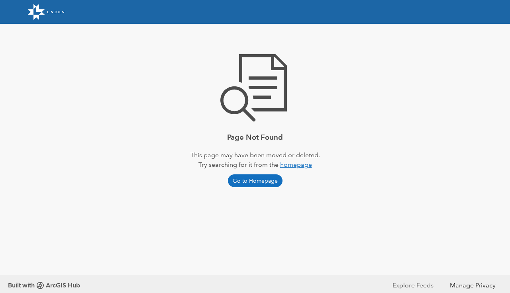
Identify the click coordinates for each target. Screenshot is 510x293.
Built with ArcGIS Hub (44, 285)
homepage (296, 164)
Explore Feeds (413, 285)
